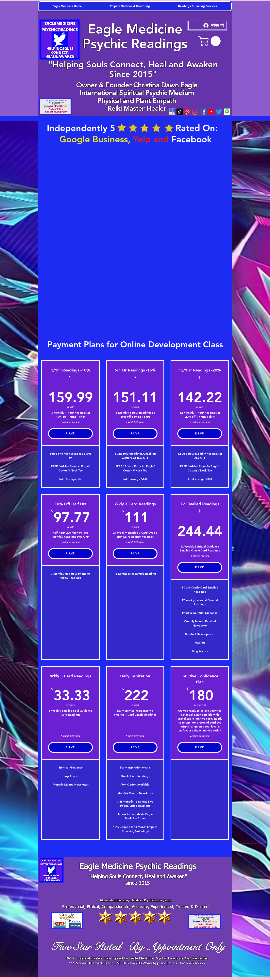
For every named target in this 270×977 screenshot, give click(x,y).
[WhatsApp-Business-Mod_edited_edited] (227, 112)
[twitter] (219, 112)
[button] (210, 41)
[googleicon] (172, 112)
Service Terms (196, 958)
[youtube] (211, 112)
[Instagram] (195, 112)
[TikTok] (180, 112)
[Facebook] (203, 112)
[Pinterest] (187, 112)
